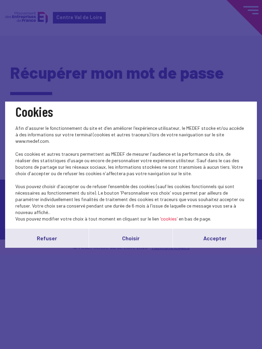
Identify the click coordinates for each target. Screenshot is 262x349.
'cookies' (169, 219)
